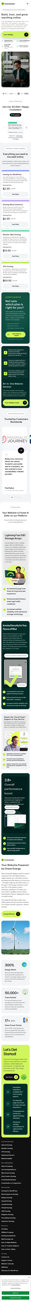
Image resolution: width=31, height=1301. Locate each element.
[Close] (29, 1277)
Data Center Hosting (8, 1176)
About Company (7, 1166)
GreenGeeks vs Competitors (11, 1183)
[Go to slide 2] (15, 497)
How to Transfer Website (10, 1246)
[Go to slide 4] (20, 497)
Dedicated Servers (7, 1155)
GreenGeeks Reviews (8, 1180)
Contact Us (5, 1257)
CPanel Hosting (6, 1208)
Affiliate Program (7, 1232)
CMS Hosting (5, 1211)
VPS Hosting (5, 1152)
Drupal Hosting (6, 1201)
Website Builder (6, 1158)
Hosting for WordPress (9, 1191)
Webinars (4, 1267)
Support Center (6, 1260)
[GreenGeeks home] (8, 3)
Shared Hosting (6, 1145)
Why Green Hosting (8, 1173)
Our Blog (4, 1229)
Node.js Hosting (6, 1197)
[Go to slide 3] (18, 497)
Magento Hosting (7, 1214)
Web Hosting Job (7, 1239)
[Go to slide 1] (12, 497)
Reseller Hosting (7, 1148)
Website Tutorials (7, 1264)
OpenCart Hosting (7, 1221)
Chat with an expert (14, 334)
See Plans (15, 194)
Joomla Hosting (6, 1204)
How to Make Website (9, 1242)
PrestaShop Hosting (8, 1218)
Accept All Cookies (15, 1297)
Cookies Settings (15, 1288)
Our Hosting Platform (8, 1169)
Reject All (15, 1293)
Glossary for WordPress (9, 1270)
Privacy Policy (16, 1285)
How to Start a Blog (8, 1249)
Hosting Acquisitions (8, 1236)
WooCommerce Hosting (9, 1194)
